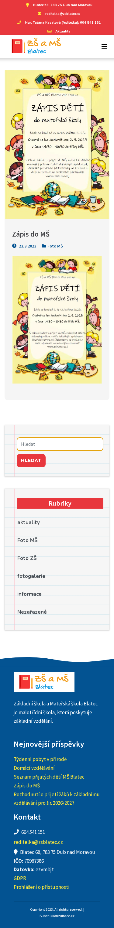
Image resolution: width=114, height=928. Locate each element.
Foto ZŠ (27, 558)
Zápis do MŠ (27, 785)
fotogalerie (31, 576)
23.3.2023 (27, 246)
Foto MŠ (55, 246)
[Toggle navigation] (104, 46)
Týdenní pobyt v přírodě (40, 759)
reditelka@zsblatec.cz (62, 14)
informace (29, 594)
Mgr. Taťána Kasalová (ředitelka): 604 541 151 (63, 22)
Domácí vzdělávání (34, 768)
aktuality (28, 522)
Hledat (31, 460)
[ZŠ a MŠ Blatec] (34, 46)
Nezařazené (32, 612)
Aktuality (62, 31)
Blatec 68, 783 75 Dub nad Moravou (62, 5)
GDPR (20, 878)
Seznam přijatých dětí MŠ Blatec (49, 776)
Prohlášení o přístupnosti (41, 887)
